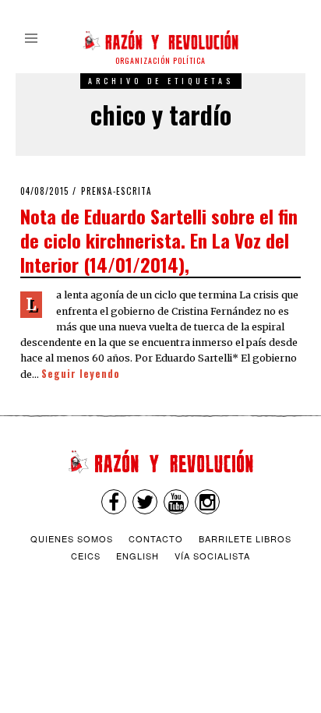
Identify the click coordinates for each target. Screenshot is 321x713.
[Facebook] (113, 501)
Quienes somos (71, 538)
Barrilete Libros (245, 538)
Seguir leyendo (80, 373)
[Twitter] (144, 501)
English (137, 555)
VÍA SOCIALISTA (212, 555)
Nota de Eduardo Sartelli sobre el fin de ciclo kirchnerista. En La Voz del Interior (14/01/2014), (159, 240)
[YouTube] (176, 501)
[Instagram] (207, 501)
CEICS (86, 555)
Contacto (156, 538)
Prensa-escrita (116, 191)
